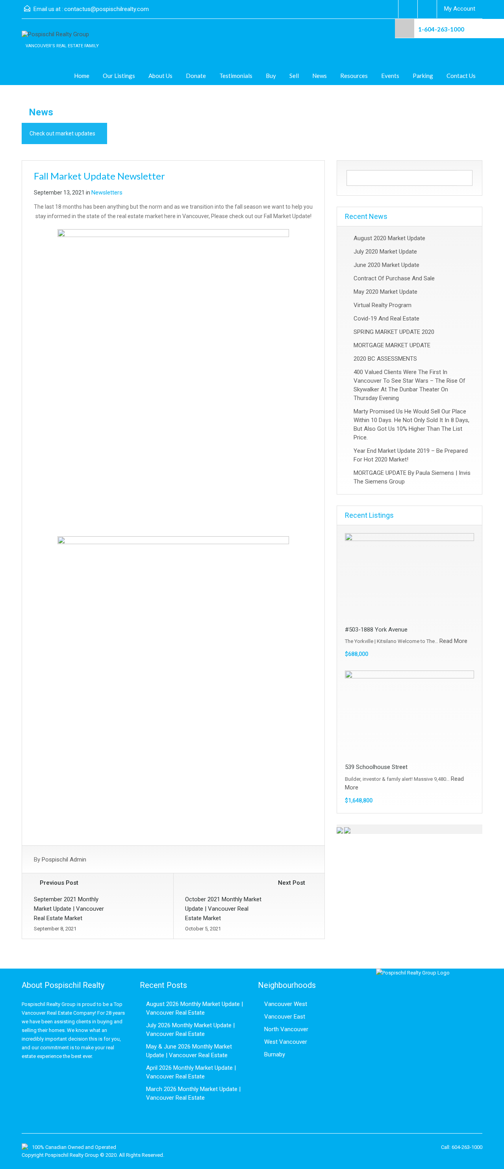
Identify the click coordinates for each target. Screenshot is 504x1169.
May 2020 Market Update (385, 291)
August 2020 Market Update (389, 238)
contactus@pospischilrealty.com (106, 9)
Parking (423, 75)
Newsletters (106, 192)
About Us (160, 75)
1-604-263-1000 (441, 29)
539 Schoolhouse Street (376, 767)
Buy (271, 75)
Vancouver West (285, 1004)
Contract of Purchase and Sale (394, 278)
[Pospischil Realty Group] (55, 38)
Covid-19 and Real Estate (386, 318)
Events (390, 75)
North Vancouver (286, 1029)
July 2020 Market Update (385, 251)
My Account (459, 8)
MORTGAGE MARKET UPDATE (392, 345)
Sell (294, 75)
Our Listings (119, 75)
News (319, 75)
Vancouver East (284, 1016)
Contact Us (461, 75)
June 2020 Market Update (386, 265)
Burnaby (274, 1054)
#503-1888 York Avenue (376, 629)
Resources (354, 75)
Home (81, 75)
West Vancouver (285, 1041)
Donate (196, 75)
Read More (453, 641)
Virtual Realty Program (382, 305)
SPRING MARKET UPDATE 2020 (394, 331)
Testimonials (235, 75)
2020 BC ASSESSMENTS (385, 358)
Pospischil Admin (64, 859)
